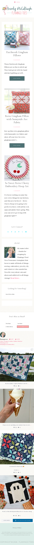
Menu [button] (18, 2)
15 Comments (16, 60)
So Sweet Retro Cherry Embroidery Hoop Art (17, 184)
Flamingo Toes (17, 9)
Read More (17, 78)
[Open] (17, 364)
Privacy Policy (17, 528)
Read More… (15, 278)
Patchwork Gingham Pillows (17, 54)
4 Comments (17, 190)
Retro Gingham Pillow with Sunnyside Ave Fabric (17, 119)
